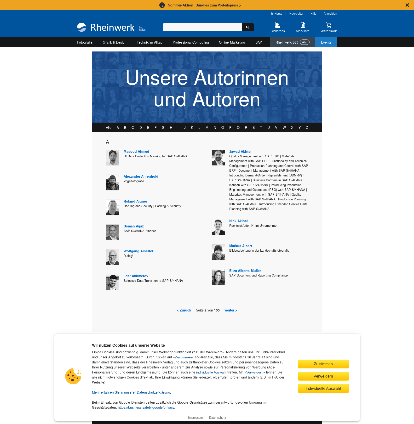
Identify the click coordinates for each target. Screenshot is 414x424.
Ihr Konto (276, 13)
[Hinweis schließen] (407, 5)
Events (326, 42)
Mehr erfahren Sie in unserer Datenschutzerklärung (131, 392)
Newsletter (296, 13)
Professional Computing (191, 42)
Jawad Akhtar (240, 151)
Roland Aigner (135, 201)
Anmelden (330, 13)
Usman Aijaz (134, 226)
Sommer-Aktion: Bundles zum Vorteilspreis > (204, 5)
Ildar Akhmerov (136, 275)
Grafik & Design (114, 42)
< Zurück (184, 310)
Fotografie (84, 42)
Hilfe (313, 13)
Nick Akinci (238, 220)
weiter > (230, 310)
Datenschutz (217, 417)
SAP (258, 42)
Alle (108, 127)
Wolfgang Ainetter (138, 251)
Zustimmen (183, 357)
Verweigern (254, 372)
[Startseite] (111, 28)
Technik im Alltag (149, 42)
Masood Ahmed (136, 151)
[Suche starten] (248, 27)
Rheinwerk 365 (291, 42)
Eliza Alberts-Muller (245, 270)
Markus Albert (240, 245)
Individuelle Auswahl (323, 388)
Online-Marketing (232, 42)
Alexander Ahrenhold (141, 176)
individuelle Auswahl (211, 372)
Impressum (195, 417)
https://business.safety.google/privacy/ (146, 407)
